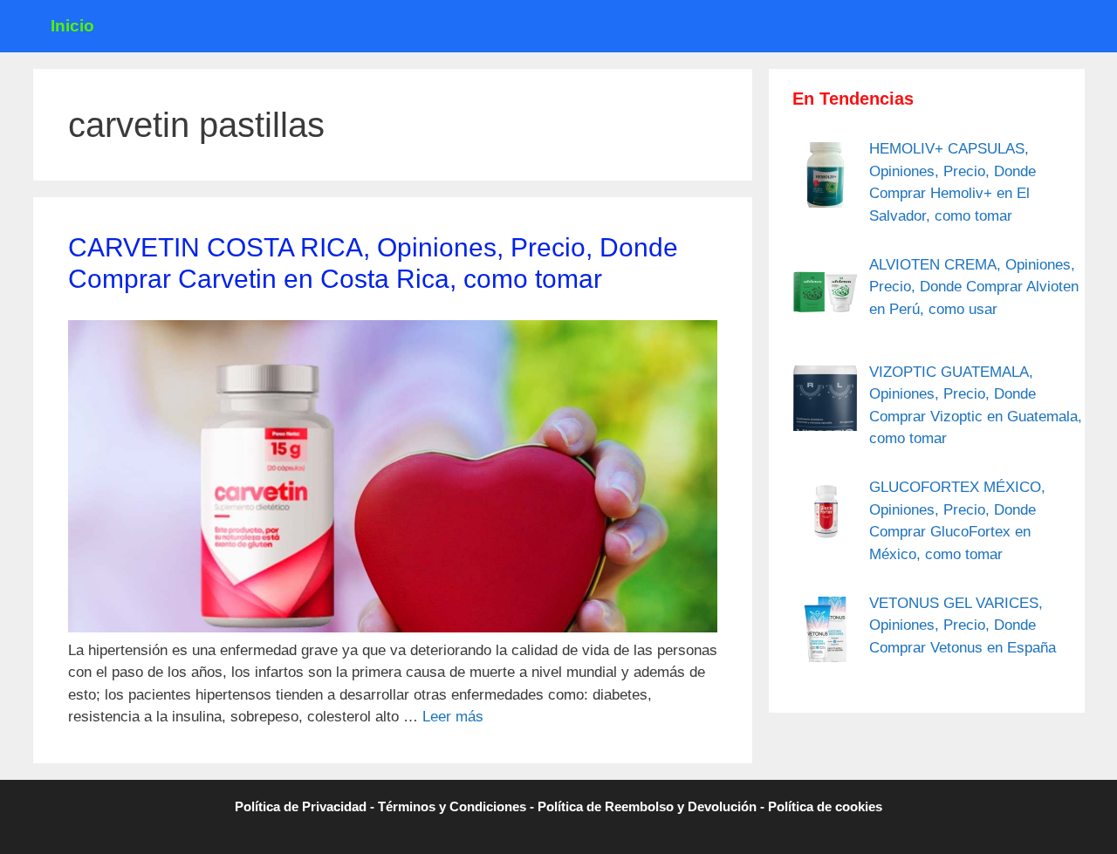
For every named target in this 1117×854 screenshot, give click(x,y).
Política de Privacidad (301, 806)
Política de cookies (825, 806)
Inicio (72, 26)
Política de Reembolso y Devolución (647, 806)
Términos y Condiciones (452, 806)
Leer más (452, 716)
